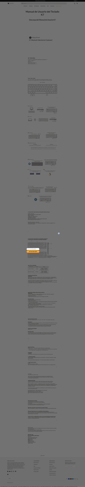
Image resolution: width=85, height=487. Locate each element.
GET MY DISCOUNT (33, 251)
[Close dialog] (59, 233)
